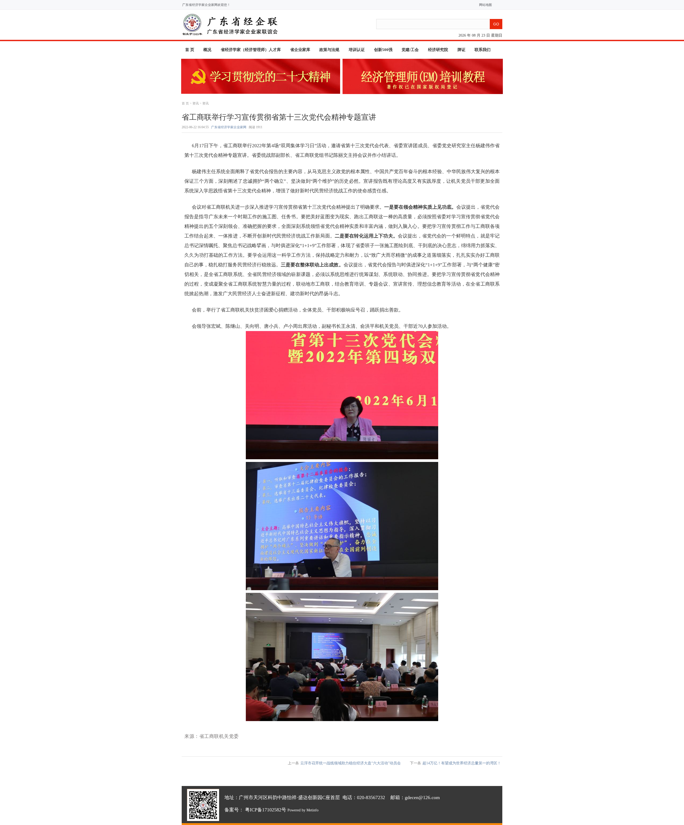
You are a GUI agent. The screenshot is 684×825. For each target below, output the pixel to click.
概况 (207, 50)
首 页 (189, 50)
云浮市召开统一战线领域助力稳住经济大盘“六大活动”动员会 (350, 763)
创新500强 (383, 50)
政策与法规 (329, 50)
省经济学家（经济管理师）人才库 (251, 50)
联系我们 (483, 50)
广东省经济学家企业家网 (228, 127)
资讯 (195, 103)
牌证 (461, 50)
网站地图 (484, 5)
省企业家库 (300, 50)
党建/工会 (410, 50)
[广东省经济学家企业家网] (230, 37)
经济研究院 (438, 50)
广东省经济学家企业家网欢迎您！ (206, 5)
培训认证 (357, 50)
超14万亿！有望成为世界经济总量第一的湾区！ (461, 763)
